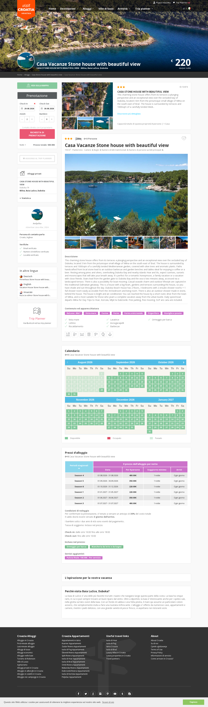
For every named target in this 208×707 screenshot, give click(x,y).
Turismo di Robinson (26, 658)
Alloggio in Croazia (25, 640)
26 (142, 386)
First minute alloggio (26, 643)
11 (137, 378)
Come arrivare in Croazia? (162, 658)
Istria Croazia (112, 646)
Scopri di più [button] (108, 702)
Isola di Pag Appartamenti (73, 649)
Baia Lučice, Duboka (98, 68)
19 (142, 382)
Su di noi (154, 643)
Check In (24, 103)
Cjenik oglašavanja (159, 646)
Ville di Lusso (22, 661)
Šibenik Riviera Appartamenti (74, 652)
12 (142, 378)
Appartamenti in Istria (71, 640)
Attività (123, 8)
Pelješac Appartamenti (71, 677)
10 (132, 378)
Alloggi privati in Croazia (27, 668)
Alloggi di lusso (23, 649)
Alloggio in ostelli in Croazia (29, 674)
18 (137, 382)
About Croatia (157, 640)
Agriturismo (22, 665)
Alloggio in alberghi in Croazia (30, 671)
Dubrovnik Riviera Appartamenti (76, 671)
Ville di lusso (106, 8)
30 (69, 394)
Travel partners (113, 658)
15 (121, 382)
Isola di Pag (111, 643)
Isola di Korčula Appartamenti (75, 674)
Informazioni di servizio (161, 655)
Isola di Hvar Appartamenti (73, 658)
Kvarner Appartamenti (71, 643)
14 (115, 382)
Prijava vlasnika (163, 2)
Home (52, 8)
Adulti (23, 113)
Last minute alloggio (26, 646)
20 (109, 386)
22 (121, 386)
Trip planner (143, 8)
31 (74, 394)
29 (102, 390)
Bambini (43, 113)
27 (109, 390)
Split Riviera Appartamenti (73, 655)
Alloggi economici (25, 652)
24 (132, 386)
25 (137, 386)
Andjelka (37, 223)
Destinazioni (68, 8)
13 (109, 382)
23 (126, 386)
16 (126, 382)
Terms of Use (156, 649)
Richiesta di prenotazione (37, 134)
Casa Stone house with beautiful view (47, 75)
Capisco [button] (193, 702)
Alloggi (87, 8)
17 (132, 382)
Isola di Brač (111, 649)
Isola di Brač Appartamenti (73, 661)
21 (115, 386)
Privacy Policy (156, 652)
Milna (83, 68)
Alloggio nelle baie (25, 655)
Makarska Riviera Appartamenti (75, 668)
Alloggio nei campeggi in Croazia (31, 677)
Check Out (44, 103)
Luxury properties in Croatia (118, 655)
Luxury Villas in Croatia (116, 652)
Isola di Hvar (111, 640)
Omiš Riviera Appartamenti (73, 665)
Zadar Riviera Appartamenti (74, 646)
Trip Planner (183, 2)
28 (115, 390)
